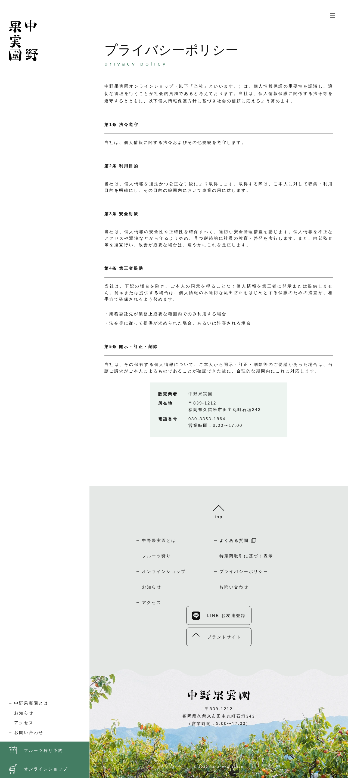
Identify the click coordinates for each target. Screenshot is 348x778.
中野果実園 (200, 393)
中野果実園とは (31, 703)
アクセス (24, 723)
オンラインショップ (164, 571)
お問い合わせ (234, 587)
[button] (332, 15)
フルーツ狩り (156, 556)
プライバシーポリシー (243, 571)
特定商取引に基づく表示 (246, 556)
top (219, 516)
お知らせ (24, 713)
